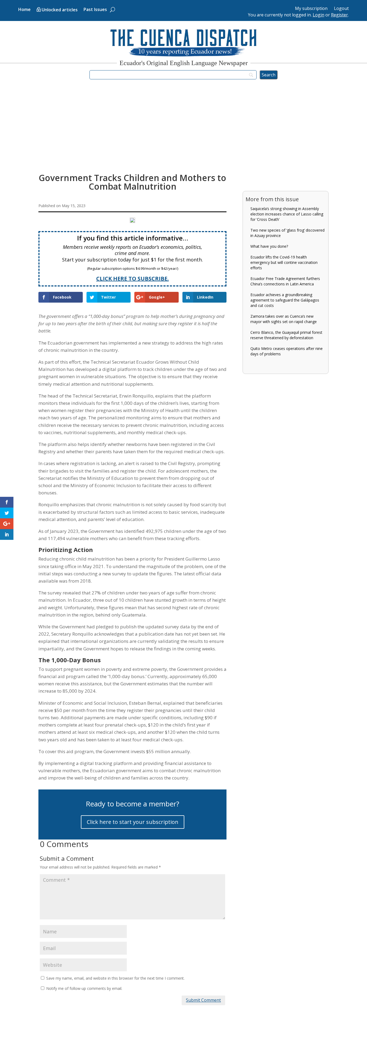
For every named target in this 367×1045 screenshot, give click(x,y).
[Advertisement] (183, 129)
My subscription (311, 8)
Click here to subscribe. (132, 278)
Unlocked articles (60, 10)
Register (339, 15)
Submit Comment (203, 1000)
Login (318, 15)
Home (24, 10)
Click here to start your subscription (132, 822)
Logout (341, 8)
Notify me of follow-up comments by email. (84, 988)
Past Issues (95, 10)
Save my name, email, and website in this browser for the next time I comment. (115, 978)
